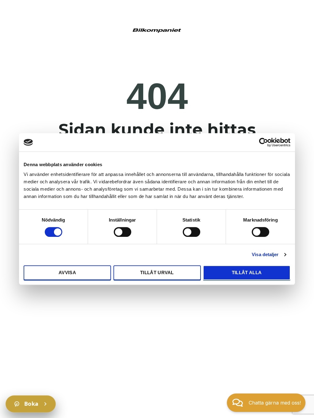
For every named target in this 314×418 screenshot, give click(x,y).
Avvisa (67, 272)
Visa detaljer (265, 254)
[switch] (122, 232)
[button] (266, 403)
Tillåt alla (247, 272)
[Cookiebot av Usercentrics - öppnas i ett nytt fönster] (263, 142)
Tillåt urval (157, 272)
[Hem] (157, 29)
